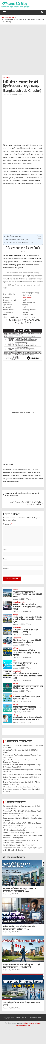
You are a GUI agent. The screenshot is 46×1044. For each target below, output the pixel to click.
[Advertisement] (23, 51)
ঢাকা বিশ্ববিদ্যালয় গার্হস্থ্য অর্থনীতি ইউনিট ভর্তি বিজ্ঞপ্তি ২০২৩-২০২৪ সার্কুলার (25, 503)
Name (6, 550)
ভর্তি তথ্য (15, 648)
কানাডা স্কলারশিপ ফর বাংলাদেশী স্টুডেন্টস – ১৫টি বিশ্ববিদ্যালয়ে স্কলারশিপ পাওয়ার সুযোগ (27, 619)
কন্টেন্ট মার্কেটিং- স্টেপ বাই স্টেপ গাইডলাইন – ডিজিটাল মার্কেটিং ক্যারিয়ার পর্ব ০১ (27, 606)
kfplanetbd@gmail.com (31, 1023)
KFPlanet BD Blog (14, 4)
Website (6, 568)
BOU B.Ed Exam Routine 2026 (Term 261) (18, 845)
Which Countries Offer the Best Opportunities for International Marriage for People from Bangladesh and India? (21, 789)
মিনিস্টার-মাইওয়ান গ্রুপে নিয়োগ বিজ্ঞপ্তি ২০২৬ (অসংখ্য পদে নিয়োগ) (27, 641)
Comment (7, 524)
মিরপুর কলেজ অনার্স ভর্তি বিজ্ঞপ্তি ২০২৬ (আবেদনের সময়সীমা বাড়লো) (27, 708)
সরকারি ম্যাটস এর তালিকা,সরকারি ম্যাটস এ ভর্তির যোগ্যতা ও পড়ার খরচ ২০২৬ (27, 718)
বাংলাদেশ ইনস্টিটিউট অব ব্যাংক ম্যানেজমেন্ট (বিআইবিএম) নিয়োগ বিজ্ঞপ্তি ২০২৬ (27, 594)
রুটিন (14, 661)
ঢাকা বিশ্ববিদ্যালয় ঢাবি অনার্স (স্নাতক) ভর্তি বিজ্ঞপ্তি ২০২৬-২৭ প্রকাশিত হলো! (28, 687)
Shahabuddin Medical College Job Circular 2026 (20, 833)
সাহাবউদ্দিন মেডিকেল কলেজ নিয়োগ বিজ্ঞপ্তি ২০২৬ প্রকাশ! (25, 631)
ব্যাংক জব (15, 590)
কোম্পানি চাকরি (27, 298)
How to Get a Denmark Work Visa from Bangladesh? (22, 774)
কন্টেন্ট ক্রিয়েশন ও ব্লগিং (19, 602)
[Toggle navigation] (4, 12)
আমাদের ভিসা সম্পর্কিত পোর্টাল (19, 741)
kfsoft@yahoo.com (23, 1025)
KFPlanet (18, 95)
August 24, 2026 (19, 599)
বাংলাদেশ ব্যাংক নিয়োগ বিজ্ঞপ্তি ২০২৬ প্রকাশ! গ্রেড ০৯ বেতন (26, 697)
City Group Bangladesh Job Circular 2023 (19, 242)
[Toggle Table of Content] (38, 237)
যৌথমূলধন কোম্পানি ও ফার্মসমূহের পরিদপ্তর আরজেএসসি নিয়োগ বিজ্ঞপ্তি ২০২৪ (22, 494)
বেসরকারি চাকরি (17, 627)
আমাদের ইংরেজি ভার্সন (16, 802)
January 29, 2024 (9, 95)
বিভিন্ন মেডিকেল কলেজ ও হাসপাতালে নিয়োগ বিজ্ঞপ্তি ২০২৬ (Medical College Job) (27, 675)
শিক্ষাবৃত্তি (15, 615)
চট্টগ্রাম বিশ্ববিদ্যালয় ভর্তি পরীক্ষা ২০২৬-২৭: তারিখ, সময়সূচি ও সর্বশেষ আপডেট (26, 653)
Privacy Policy (35, 1018)
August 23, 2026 (19, 612)
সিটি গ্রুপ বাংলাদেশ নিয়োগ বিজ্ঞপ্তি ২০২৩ (17, 240)
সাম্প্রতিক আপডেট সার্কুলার (14, 857)
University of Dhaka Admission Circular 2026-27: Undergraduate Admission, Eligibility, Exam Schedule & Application (22, 818)
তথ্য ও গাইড (6, 78)
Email (5, 559)
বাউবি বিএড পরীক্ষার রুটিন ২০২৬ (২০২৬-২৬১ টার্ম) (25, 664)
